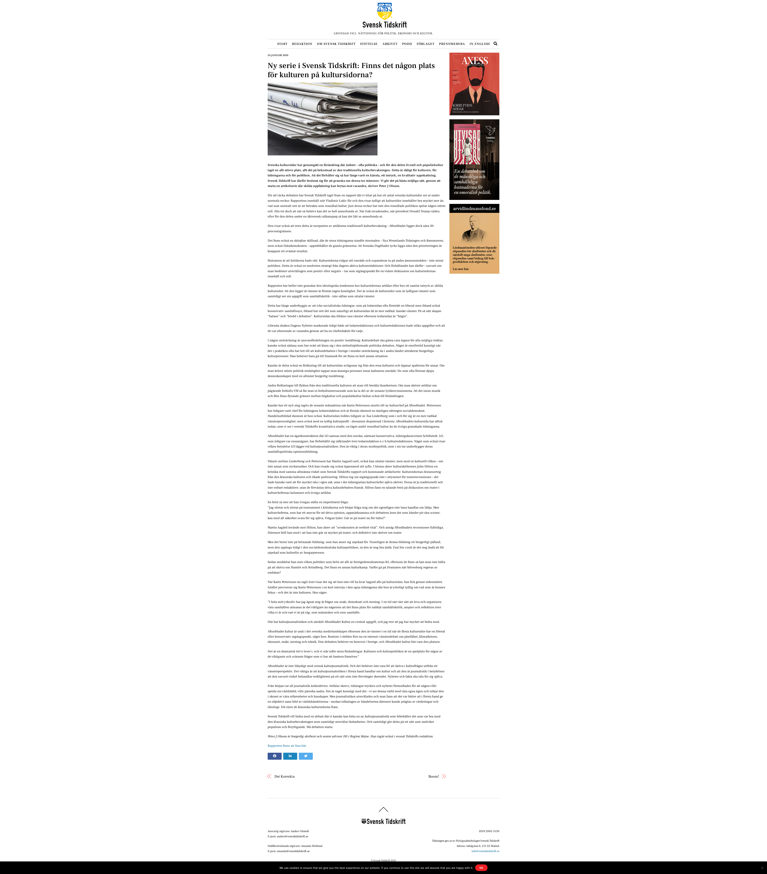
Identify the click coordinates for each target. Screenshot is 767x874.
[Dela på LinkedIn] (290, 756)
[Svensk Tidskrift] (385, 25)
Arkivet (390, 44)
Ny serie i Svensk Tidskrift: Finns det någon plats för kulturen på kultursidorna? (351, 70)
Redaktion (302, 44)
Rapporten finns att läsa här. (287, 746)
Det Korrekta (284, 776)
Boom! (433, 776)
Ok (481, 867)
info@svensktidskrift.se (485, 851)
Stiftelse (369, 44)
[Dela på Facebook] (274, 756)
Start (282, 44)
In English (480, 44)
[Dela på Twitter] (305, 756)
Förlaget (425, 44)
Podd (407, 44)
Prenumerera (452, 44)
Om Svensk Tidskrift (336, 44)
